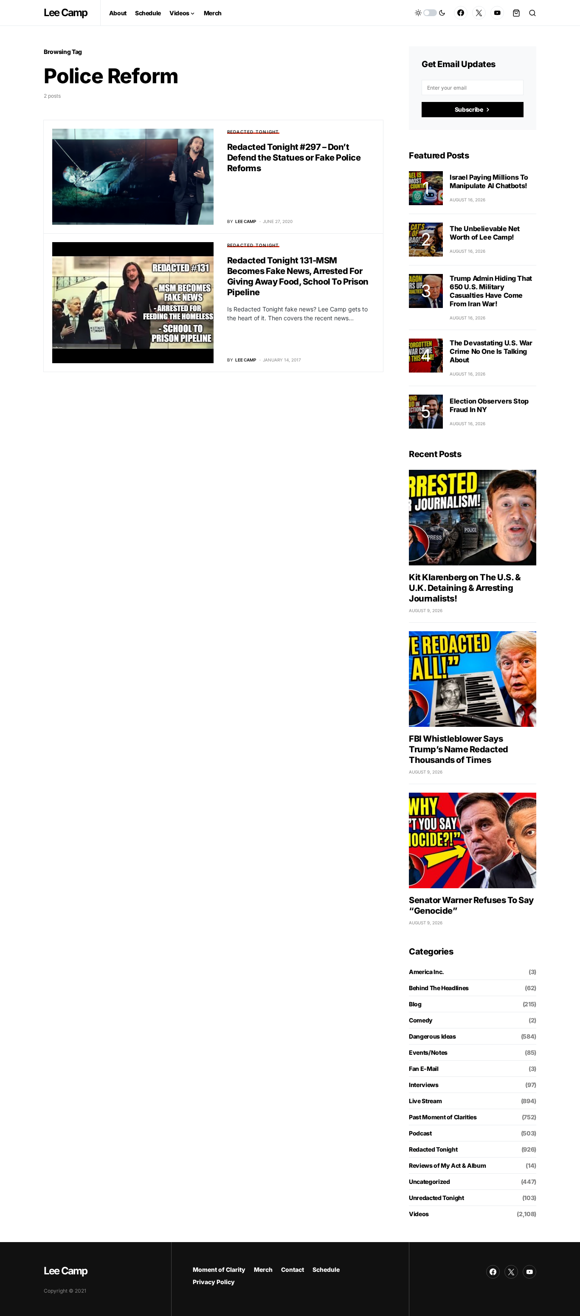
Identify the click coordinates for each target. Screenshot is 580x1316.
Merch (263, 1269)
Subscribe (469, 109)
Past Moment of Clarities (443, 1117)
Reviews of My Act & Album (447, 1165)
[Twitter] (479, 12)
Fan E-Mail (424, 1068)
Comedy (421, 1020)
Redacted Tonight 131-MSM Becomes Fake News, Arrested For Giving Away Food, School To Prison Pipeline (298, 276)
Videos (419, 1213)
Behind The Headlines (439, 987)
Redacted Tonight (253, 131)
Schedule (326, 1269)
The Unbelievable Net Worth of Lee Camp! (485, 232)
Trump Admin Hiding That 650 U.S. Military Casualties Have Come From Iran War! (491, 291)
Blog (415, 1004)
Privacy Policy (214, 1281)
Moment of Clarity (219, 1269)
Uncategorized (429, 1181)
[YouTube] (497, 12)
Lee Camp (65, 12)
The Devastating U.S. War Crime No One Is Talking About (491, 351)
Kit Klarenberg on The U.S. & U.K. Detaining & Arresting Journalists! (465, 588)
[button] (430, 13)
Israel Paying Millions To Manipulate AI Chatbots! (489, 181)
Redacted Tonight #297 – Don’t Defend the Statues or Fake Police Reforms (294, 157)
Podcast (420, 1133)
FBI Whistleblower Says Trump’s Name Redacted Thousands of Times (458, 749)
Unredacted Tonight (436, 1197)
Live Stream (425, 1100)
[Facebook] (460, 12)
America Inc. (426, 971)
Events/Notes (428, 1052)
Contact (292, 1269)
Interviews (424, 1084)
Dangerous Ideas (432, 1036)
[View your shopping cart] (516, 13)
